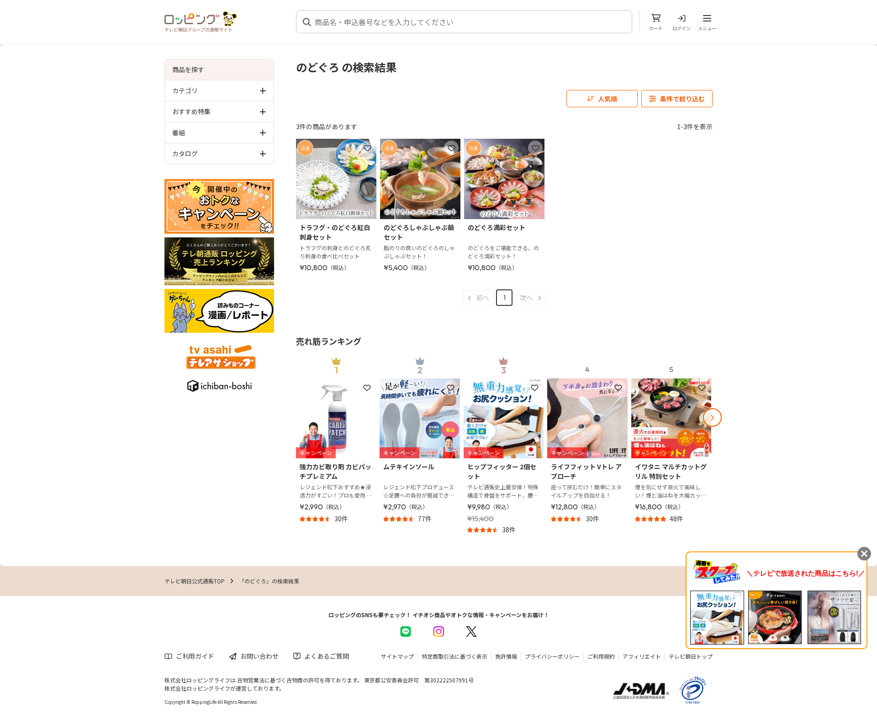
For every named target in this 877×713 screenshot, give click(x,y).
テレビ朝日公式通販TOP (194, 581)
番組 (178, 132)
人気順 (607, 98)
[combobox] (469, 21)
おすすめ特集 (191, 111)
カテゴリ (185, 90)
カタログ (185, 153)
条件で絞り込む (682, 98)
